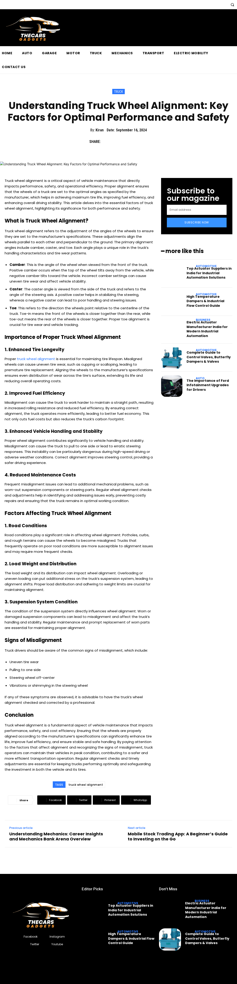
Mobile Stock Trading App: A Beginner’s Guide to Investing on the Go (178, 836)
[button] (232, 4)
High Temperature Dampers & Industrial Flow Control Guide (205, 301)
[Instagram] (45, 936)
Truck (118, 91)
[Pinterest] (127, 141)
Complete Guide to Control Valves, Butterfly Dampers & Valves (209, 357)
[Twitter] (117, 141)
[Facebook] (106, 141)
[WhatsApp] (138, 141)
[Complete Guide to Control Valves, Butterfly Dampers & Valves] (171, 358)
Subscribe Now (196, 222)
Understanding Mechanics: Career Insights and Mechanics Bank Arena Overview (56, 836)
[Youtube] (47, 944)
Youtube (57, 944)
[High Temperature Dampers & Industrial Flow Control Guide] (171, 302)
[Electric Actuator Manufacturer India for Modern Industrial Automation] (171, 330)
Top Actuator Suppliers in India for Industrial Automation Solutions (209, 273)
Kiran (100, 130)
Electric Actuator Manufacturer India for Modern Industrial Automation (207, 329)
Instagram (57, 937)
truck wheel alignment (86, 785)
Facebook (30, 937)
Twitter (34, 944)
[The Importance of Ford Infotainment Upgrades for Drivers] (171, 386)
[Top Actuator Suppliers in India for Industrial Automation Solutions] (171, 274)
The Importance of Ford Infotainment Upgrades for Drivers (208, 385)
